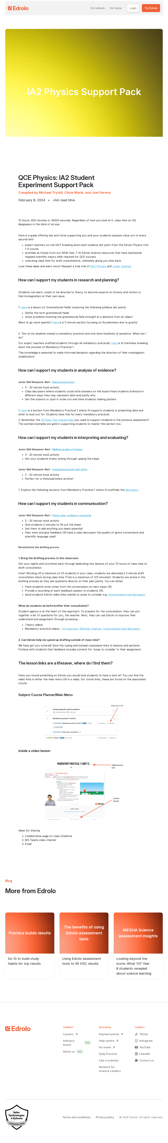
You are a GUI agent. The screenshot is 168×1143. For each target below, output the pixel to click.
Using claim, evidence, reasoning (71, 515)
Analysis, (96, 628)
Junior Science (121, 266)
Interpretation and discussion (126, 594)
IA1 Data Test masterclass (57, 420)
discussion (131, 489)
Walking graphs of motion (67, 449)
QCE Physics (98, 266)
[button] (97, 8)
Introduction (70, 628)
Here (24, 307)
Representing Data (63, 382)
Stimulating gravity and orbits (69, 469)
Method (85, 628)
